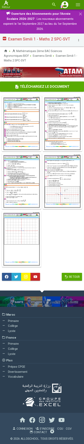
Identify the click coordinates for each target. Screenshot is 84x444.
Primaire (13, 321)
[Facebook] (7, 277)
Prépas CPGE (16, 366)
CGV (69, 428)
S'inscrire (47, 428)
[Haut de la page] (52, 432)
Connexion (24, 428)
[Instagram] (26, 277)
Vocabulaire (15, 376)
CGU (60, 428)
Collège (12, 326)
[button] (65, 4)
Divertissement (17, 372)
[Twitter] (16, 277)
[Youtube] (35, 277)
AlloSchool (30, 438)
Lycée (11, 331)
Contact (40, 432)
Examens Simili (42, 55)
